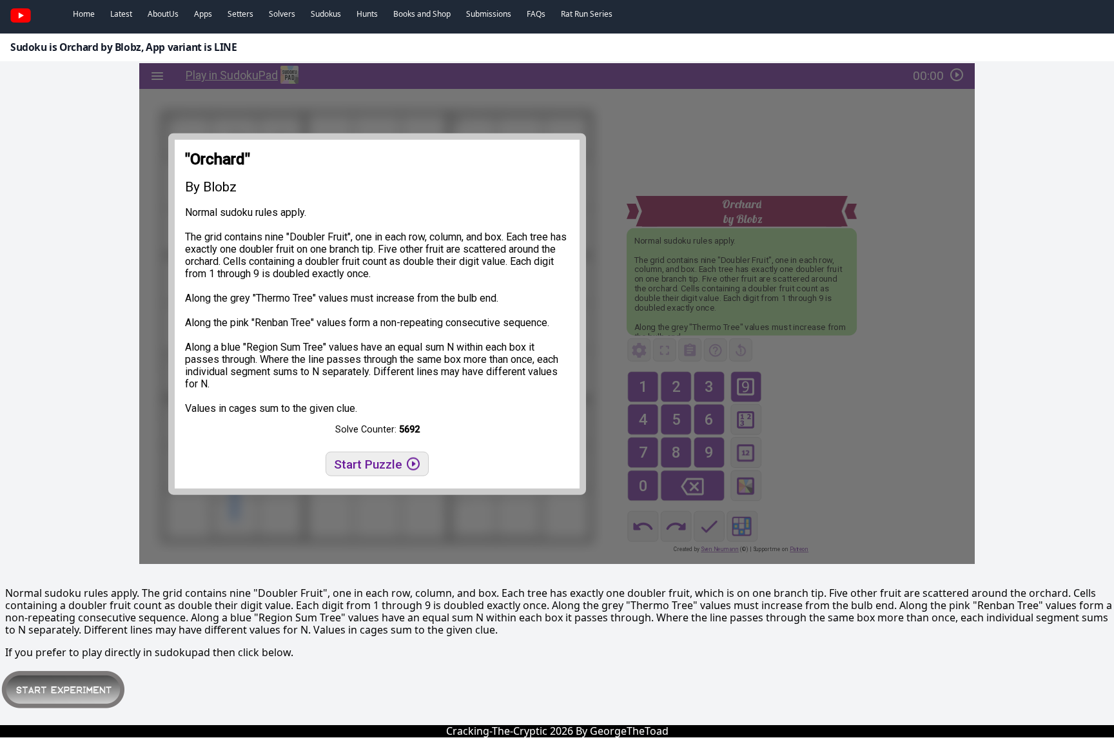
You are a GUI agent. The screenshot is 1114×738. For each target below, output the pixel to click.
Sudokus (326, 13)
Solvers (282, 13)
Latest (121, 13)
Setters (240, 13)
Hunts (367, 13)
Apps (203, 13)
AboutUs (163, 13)
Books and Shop (422, 13)
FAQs (536, 13)
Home (84, 13)
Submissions (488, 13)
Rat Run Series (586, 13)
